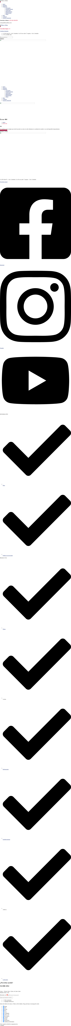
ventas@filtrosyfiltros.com (6, 989)
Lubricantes (8, 10)
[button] (0, 26)
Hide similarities (8, 1000)
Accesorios (8, 8)
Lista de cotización (7, 18)
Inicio (4, 4)
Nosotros (5, 5)
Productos (5, 6)
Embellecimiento (9, 9)
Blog (4, 15)
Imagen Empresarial (14, 995)
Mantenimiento (9, 11)
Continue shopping (4, 31)
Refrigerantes (8, 13)
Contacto (5, 16)
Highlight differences (9, 1001)
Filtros (7, 14)
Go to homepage (3, 130)
